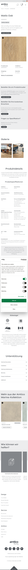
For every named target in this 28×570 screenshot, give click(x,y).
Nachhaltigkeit (4, 521)
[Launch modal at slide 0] (9, 145)
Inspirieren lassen (5, 505)
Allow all (14, 300)
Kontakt (4, 127)
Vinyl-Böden (4, 497)
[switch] (25, 283)
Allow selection (14, 304)
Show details (21, 296)
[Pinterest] (21, 548)
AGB (2, 536)
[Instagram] (10, 548)
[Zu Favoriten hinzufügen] (3, 38)
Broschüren (4, 114)
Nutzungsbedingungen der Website (14, 556)
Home (2, 8)
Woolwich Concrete (6, 424)
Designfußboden (4, 500)
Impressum (3, 534)
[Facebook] (6, 548)
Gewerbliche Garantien (6, 518)
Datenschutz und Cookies (14, 553)
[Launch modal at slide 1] (21, 145)
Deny (14, 309)
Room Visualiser (4, 502)
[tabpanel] (14, 362)
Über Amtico (4, 532)
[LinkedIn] (17, 548)
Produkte (7, 8)
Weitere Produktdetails (7, 75)
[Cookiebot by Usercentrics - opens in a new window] (21, 260)
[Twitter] (14, 548)
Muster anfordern (6, 33)
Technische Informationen (7, 516)
